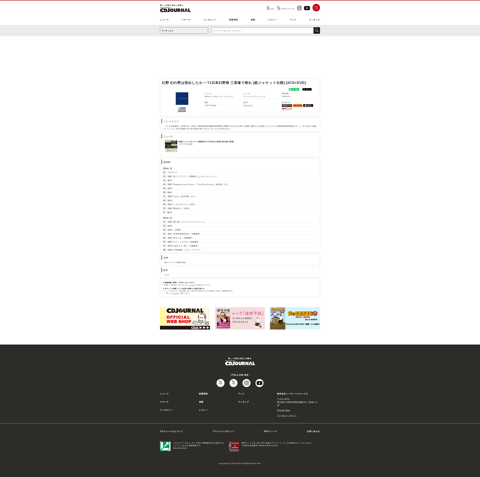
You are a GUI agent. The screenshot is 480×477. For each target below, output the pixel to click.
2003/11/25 (248, 105)
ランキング (314, 19)
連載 (253, 19)
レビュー (272, 19)
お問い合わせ (313, 431)
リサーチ (186, 19)
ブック (293, 19)
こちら (191, 285)
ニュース (164, 19)
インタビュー (209, 19)
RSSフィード (271, 431)
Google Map (283, 410)
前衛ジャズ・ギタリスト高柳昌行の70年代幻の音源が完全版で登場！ (206, 141)
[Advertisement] (240, 58)
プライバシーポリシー (223, 431)
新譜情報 (233, 19)
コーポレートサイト (287, 415)
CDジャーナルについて (171, 431)
